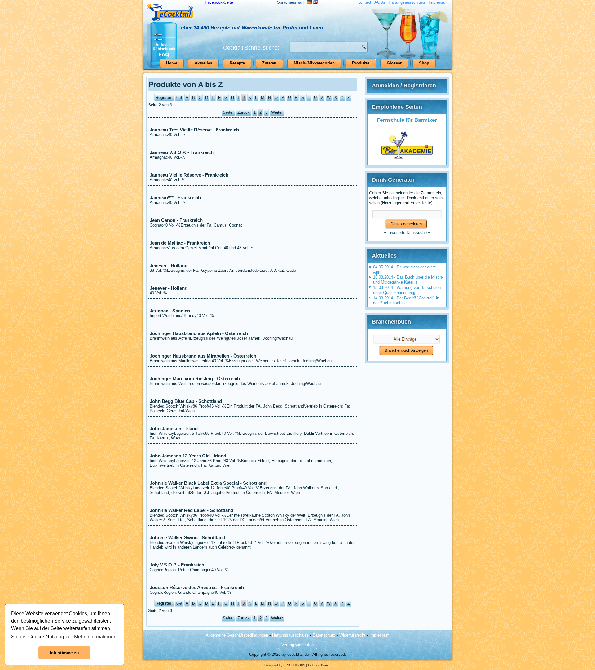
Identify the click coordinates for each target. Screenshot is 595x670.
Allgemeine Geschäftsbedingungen (237, 635)
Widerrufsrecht (352, 635)
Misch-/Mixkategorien (314, 63)
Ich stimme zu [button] (64, 652)
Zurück (243, 112)
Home (171, 63)
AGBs (379, 2)
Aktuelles (203, 63)
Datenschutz (324, 635)
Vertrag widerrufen (297, 644)
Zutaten (269, 63)
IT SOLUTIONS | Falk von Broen (306, 665)
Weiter (277, 112)
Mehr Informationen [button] (95, 636)
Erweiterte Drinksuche (407, 232)
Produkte (360, 63)
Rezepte (237, 63)
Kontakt (364, 2)
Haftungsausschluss (407, 2)
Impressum (439, 2)
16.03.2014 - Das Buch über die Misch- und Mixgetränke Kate (408, 279)
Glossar (394, 63)
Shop (424, 63)
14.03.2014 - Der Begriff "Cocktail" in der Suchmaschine (406, 300)
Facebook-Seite (219, 2)
